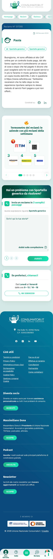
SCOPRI (10, 438)
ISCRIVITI (10, 408)
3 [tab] (27, 175)
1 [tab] (20, 175)
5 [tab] (34, 175)
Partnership (33, 368)
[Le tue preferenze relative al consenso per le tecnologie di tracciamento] (48, 554)
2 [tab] (24, 175)
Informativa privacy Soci (13, 365)
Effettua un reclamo (36, 361)
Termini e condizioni (11, 357)
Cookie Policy (9, 375)
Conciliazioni (33, 365)
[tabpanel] (26, 144)
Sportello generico (17, 49)
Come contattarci (35, 372)
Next (46, 175)
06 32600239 (27, 293)
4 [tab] (30, 175)
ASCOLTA (10, 465)
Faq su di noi (33, 357)
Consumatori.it (26, 5)
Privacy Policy (9, 361)
